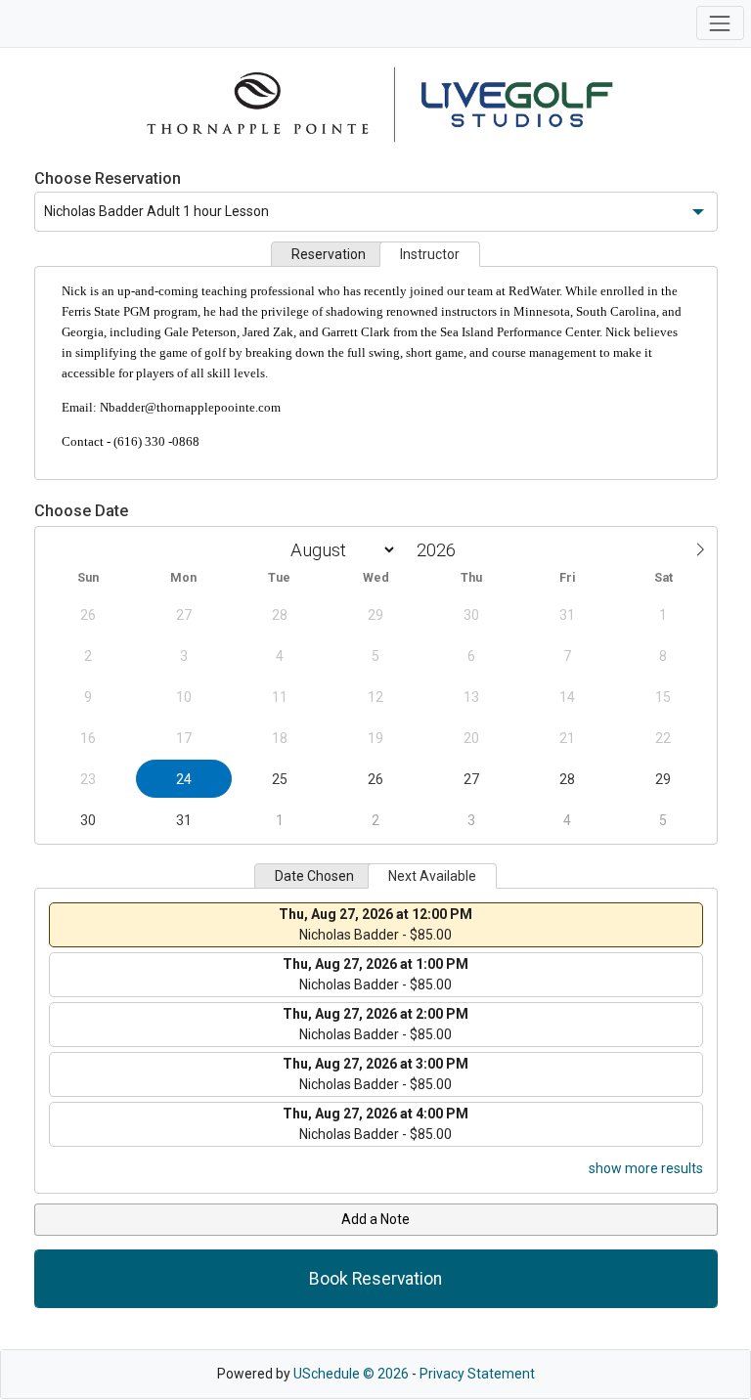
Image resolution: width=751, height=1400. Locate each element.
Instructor (430, 254)
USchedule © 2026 (351, 1373)
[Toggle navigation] (720, 23)
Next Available (432, 876)
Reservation (328, 254)
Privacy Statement (477, 1373)
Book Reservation (375, 1279)
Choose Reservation (107, 178)
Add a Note (375, 1219)
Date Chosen (314, 876)
